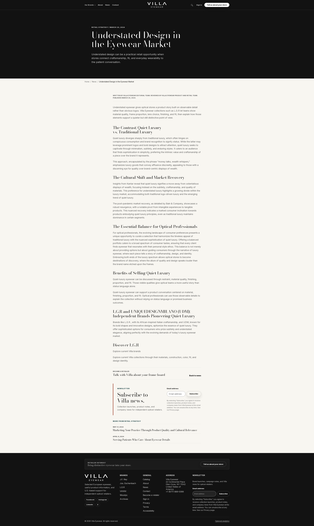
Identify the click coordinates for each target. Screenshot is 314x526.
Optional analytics (222, 521)
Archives (124, 499)
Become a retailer (151, 495)
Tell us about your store (217, 5)
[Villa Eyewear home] (157, 5)
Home (87, 82)
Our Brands (89, 5)
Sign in (199, 5)
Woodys (123, 495)
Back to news (195, 376)
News (107, 5)
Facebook (90, 500)
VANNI (123, 491)
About (100, 5)
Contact (115, 5)
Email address (172, 388)
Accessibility (148, 511)
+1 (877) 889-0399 (175, 491)
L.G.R (122, 487)
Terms (146, 507)
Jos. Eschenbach (128, 483)
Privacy (146, 503)
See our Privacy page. (206, 510)
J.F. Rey (123, 479)
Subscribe (194, 394)
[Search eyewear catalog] (192, 5)
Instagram (102, 500)
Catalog (146, 479)
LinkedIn (89, 505)
